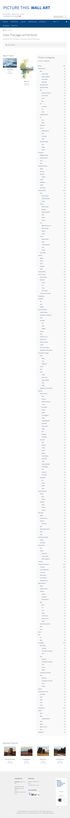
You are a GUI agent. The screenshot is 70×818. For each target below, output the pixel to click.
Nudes (43, 504)
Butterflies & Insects (46, 401)
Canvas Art (23, 21)
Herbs (43, 242)
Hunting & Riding (45, 380)
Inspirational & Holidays (43, 537)
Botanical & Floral (42, 190)
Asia (42, 607)
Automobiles (42, 694)
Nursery (41, 261)
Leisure (41, 366)
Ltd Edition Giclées (32, 21)
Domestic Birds (45, 74)
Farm (41, 90)
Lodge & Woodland (46, 76)
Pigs (43, 101)
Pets (41, 117)
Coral (43, 133)
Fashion (43, 410)
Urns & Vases (43, 187)
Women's (44, 499)
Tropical (43, 201)
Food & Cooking (45, 556)
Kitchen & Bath (41, 545)
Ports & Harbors (43, 577)
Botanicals (42, 280)
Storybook (42, 266)
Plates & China (43, 339)
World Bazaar (41, 732)
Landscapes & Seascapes (45, 293)
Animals (41, 168)
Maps (41, 526)
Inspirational (42, 182)
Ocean (43, 112)
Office (41, 531)
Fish (41, 103)
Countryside (42, 572)
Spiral (41, 304)
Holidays (42, 540)
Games (41, 355)
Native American (45, 599)
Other (43, 214)
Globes (41, 515)
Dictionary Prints (43, 393)
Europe (43, 613)
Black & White (43, 645)
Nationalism (44, 423)
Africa (43, 605)
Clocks (41, 317)
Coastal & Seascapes (44, 569)
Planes (41, 699)
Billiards (43, 358)
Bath (41, 548)
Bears (41, 713)
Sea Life (41, 128)
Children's (40, 255)
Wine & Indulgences (46, 558)
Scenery (43, 483)
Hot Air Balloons (45, 415)
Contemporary (41, 296)
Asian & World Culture (42, 166)
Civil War (43, 594)
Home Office (40, 512)
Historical (42, 521)
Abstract (40, 65)
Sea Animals (44, 136)
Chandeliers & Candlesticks (45, 315)
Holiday (43, 412)
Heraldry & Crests (43, 336)
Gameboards (44, 363)
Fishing (43, 147)
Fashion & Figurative (42, 491)
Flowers (41, 179)
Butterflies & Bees (44, 84)
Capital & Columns (44, 158)
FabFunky (40, 391)
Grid (41, 301)
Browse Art (5, 21)
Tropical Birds (45, 79)
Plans (41, 163)
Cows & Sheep (45, 95)
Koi (42, 109)
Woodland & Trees (44, 580)
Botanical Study (45, 196)
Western (40, 710)
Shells (43, 139)
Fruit (41, 223)
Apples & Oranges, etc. (46, 225)
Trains (41, 702)
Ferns (41, 193)
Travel (41, 705)
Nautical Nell (42, 477)
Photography (6, 25)
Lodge (43, 418)
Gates (41, 160)
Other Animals (45, 426)
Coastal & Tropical (42, 274)
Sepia (41, 675)
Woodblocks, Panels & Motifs (46, 350)
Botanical (42, 171)
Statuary (43, 177)
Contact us (16, 781)
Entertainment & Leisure (43, 353)
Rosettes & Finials (44, 342)
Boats (41, 697)
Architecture (41, 152)
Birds (41, 71)
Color (41, 656)
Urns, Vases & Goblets (44, 347)
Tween (41, 269)
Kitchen (41, 550)
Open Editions (42, 21)
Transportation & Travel (43, 691)
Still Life (43, 217)
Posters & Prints (14, 21)
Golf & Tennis (44, 377)
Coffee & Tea (44, 553)
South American (45, 618)
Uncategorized (41, 708)
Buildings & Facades (44, 155)
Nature (39, 632)
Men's (43, 496)
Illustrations (44, 458)
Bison (41, 721)
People (43, 428)
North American (45, 615)
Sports (41, 263)
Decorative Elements (42, 309)
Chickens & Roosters (46, 93)
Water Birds (44, 82)
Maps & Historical (41, 583)
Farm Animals (44, 407)
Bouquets (44, 209)
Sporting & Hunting (44, 141)
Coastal (43, 404)
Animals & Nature (41, 68)
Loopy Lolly (42, 439)
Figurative (42, 174)
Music (41, 369)
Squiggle (42, 307)
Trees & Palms (43, 252)
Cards (43, 361)
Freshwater (44, 106)
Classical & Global (41, 271)
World (43, 621)
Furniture (42, 331)
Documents (44, 523)
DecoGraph (40, 298)
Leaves (41, 236)
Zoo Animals (44, 437)
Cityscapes (42, 567)
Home (5, 30)
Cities (43, 610)
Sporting (40, 689)
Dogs (43, 122)
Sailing (43, 385)
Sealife (43, 485)
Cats (43, 120)
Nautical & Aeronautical (45, 529)
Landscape (40, 561)
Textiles (41, 185)
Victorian (43, 510)
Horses (43, 98)
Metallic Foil (14, 25)
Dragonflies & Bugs (44, 87)
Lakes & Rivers (43, 575)
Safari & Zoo (42, 125)
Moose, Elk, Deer (43, 726)
